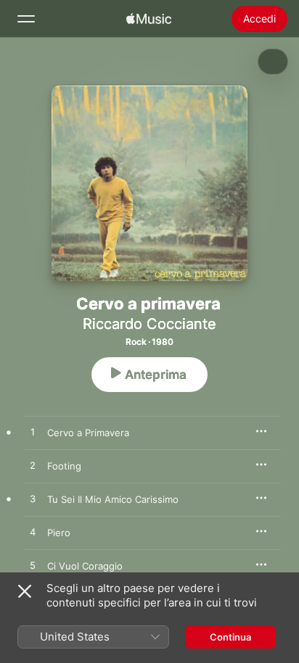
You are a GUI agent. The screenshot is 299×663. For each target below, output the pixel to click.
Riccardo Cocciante (149, 324)
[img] (148, 18)
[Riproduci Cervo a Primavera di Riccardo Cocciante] (32, 432)
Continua (230, 637)
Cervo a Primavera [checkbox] (88, 432)
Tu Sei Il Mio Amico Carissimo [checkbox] (113, 499)
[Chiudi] (24, 591)
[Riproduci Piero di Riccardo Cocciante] (32, 532)
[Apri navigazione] (26, 19)
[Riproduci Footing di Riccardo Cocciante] (32, 465)
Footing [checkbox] (64, 466)
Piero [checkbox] (58, 532)
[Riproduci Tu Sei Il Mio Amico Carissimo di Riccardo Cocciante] (32, 499)
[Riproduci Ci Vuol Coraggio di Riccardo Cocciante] (32, 565)
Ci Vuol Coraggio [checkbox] (85, 566)
